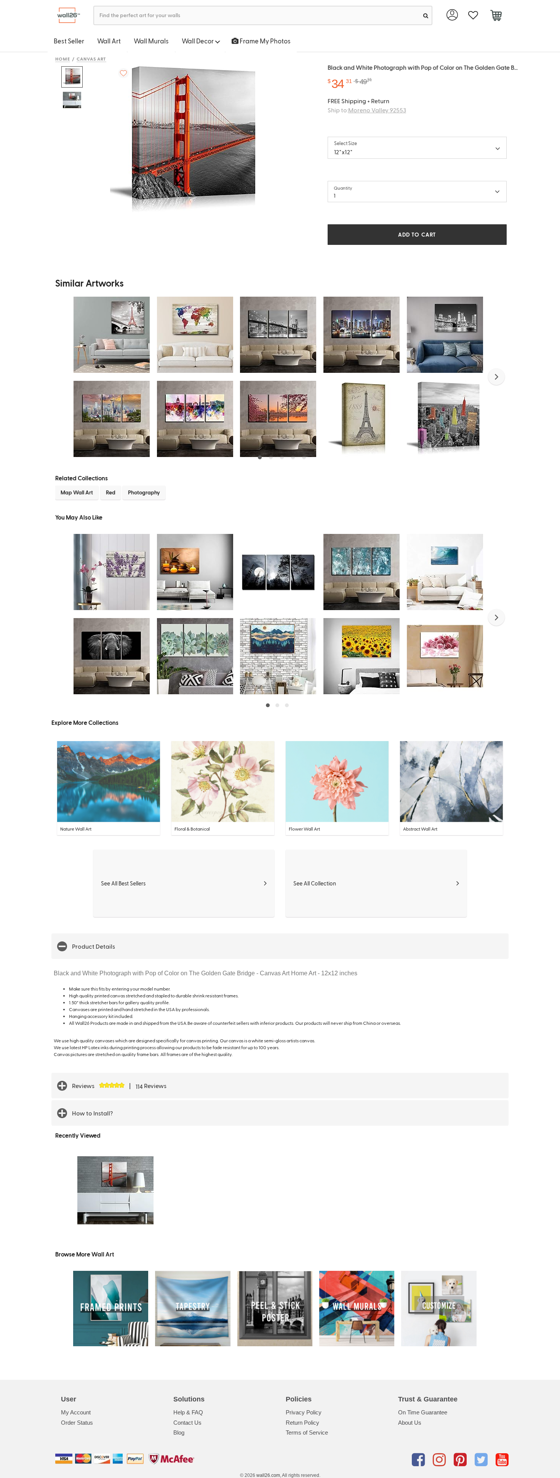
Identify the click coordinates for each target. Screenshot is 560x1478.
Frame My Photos (264, 41)
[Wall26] (65, 15)
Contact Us (187, 1422)
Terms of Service (307, 1432)
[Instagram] (440, 1460)
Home (62, 58)
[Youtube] (502, 1460)
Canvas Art (92, 58)
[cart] (496, 16)
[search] (425, 15)
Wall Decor (198, 41)
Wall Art (109, 41)
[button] (496, 376)
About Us (409, 1422)
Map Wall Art (77, 492)
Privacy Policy (304, 1412)
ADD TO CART (417, 234)
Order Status (77, 1422)
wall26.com (268, 1475)
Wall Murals (151, 41)
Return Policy (302, 1422)
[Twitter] (482, 1460)
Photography (144, 492)
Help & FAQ (188, 1412)
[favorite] (473, 15)
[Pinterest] (461, 1460)
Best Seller (69, 41)
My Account (76, 1412)
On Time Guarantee (422, 1412)
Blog (178, 1432)
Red (110, 492)
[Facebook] (419, 1460)
